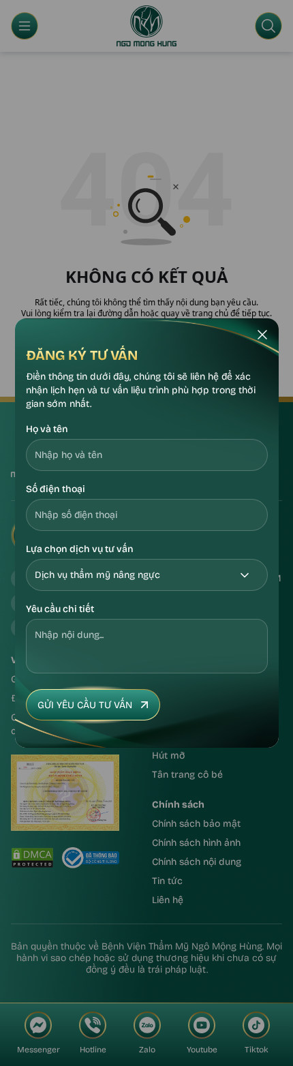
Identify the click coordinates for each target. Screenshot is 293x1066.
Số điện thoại (55, 489)
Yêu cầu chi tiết (60, 609)
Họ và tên (47, 429)
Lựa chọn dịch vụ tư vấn (80, 549)
